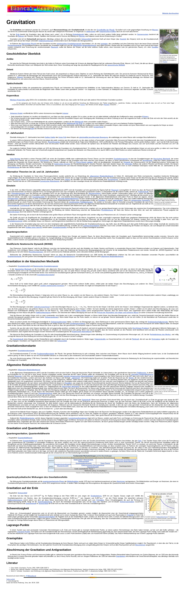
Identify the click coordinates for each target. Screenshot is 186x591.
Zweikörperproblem (77, 323)
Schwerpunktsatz (51, 317)
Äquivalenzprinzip (18, 193)
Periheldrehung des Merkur (160, 334)
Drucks (18, 179)
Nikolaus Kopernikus (18, 100)
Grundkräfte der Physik (105, 30)
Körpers (145, 116)
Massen (155, 30)
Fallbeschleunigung (43, 312)
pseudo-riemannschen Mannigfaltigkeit (78, 376)
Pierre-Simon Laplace (84, 162)
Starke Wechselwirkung (63, 458)
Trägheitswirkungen (46, 41)
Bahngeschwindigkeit (47, 517)
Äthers (67, 179)
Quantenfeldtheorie (25, 438)
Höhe (94, 502)
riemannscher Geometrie (140, 200)
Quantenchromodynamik (62, 464)
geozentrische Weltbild (116, 65)
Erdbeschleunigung (162, 516)
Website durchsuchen (170, 13)
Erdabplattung (96, 496)
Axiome (65, 113)
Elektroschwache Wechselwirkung (92, 465)
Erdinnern (172, 516)
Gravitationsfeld (38, 197)
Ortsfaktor (100, 500)
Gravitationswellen (60, 227)
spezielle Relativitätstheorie (68, 198)
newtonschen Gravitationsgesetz (69, 44)
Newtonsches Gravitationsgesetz (45, 266)
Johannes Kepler (16, 113)
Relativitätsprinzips (27, 418)
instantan (104, 44)
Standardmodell (62, 466)
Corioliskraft (24, 205)
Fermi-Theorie (105, 463)
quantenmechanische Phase (53, 481)
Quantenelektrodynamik (83, 463)
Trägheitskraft (143, 192)
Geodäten (102, 200)
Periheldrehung (13, 167)
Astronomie (44, 160)
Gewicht (123, 39)
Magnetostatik (88, 460)
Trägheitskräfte (100, 339)
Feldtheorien (141, 373)
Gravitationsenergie (15, 221)
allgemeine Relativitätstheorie (112, 256)
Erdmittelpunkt (78, 34)
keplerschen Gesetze (62, 164)
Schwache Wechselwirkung (105, 458)
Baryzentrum (140, 545)
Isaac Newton (15, 159)
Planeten (106, 104)
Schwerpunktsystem (58, 322)
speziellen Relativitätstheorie (142, 374)
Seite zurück (10, 579)
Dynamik (127, 162)
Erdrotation (156, 339)
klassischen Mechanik (161, 159)
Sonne (82, 104)
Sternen (82, 36)
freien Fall (62, 137)
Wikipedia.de (31, 576)
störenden (129, 164)
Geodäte (155, 47)
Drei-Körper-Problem (140, 328)
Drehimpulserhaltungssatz (158, 322)
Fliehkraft (135, 339)
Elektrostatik (78, 460)
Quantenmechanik (14, 256)
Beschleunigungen (36, 252)
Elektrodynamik (83, 461)
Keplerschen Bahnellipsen (82, 331)
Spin (140, 441)
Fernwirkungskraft (15, 45)
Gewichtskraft (18, 339)
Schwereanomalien (127, 502)
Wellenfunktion (72, 481)
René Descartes (54, 142)
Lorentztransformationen (77, 418)
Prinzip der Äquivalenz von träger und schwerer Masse (118, 312)
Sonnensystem (142, 34)
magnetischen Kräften (107, 31)
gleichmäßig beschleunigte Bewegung (93, 137)
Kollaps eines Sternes (34, 227)
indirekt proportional (42, 307)
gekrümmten (118, 200)
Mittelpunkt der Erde (74, 123)
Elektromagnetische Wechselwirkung (83, 458)
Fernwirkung (112, 179)
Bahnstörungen (13, 212)
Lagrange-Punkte (23, 532)
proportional (98, 127)
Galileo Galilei (50, 137)
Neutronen (121, 481)
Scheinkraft (86, 400)
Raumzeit (54, 47)
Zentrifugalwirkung (45, 502)
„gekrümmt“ (75, 378)
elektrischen (90, 31)
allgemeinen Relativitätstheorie (84, 45)
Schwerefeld (86, 39)
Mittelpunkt (79, 122)
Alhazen (20, 77)
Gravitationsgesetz (121, 159)
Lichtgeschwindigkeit (91, 226)
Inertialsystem (13, 198)
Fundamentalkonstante (45, 354)
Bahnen (21, 36)
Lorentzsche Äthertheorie (49, 181)
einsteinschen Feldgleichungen (81, 202)
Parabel (165, 61)
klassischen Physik (29, 44)
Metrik (131, 378)
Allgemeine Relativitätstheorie (29, 370)
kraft (32, 128)
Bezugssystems (95, 193)
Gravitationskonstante (45, 275)
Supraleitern (120, 556)
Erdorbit (130, 515)
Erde (18, 34)
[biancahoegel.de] (38, 11)
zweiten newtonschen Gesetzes (52, 286)
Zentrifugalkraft (13, 205)
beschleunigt (147, 160)
